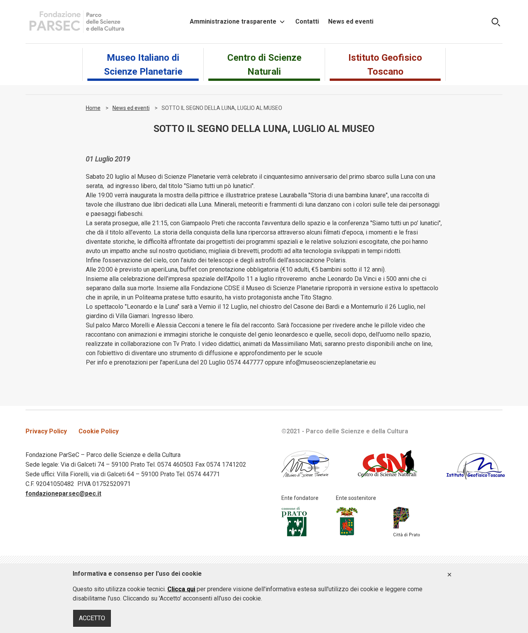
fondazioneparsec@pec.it (63, 493)
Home (93, 108)
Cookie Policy (98, 431)
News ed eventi (350, 21)
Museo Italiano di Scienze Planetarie (143, 64)
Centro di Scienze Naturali (264, 64)
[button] (495, 21)
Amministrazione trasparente (233, 21)
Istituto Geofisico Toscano (385, 64)
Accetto (449, 574)
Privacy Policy (46, 431)
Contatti (307, 21)
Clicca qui (181, 589)
